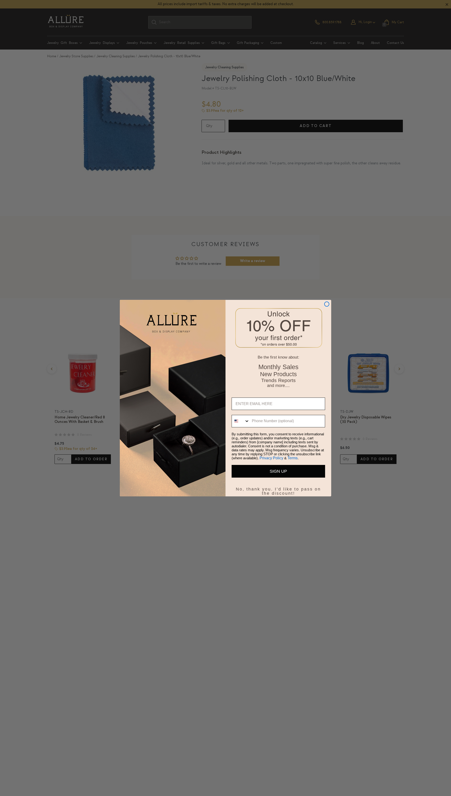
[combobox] (240, 421)
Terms (293, 458)
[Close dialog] (326, 304)
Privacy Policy (271, 458)
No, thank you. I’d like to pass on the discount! (278, 488)
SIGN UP (278, 471)
